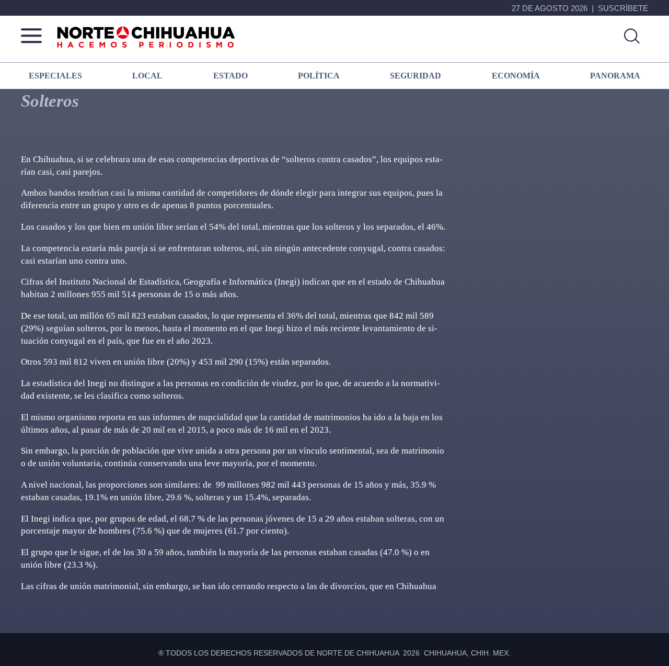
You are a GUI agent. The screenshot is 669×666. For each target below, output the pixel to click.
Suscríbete (623, 8)
